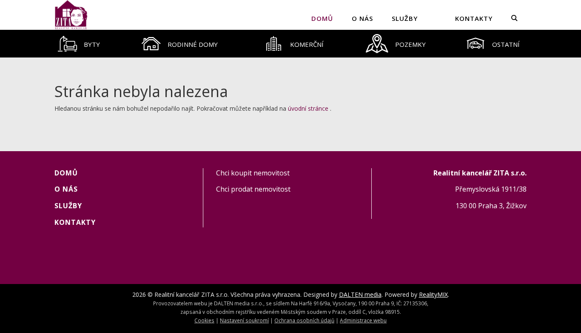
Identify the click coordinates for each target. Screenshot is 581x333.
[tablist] (290, 43)
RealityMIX (433, 294)
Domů (322, 18)
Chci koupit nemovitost (253, 173)
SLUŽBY (405, 18)
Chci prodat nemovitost (253, 189)
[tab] (79, 43)
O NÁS (362, 18)
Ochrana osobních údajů (304, 320)
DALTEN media (360, 294)
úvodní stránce (308, 108)
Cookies (204, 320)
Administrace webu (363, 320)
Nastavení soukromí (244, 320)
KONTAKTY (474, 18)
